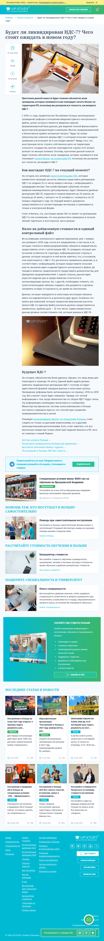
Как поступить (28, 870)
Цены (8, 850)
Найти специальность (49, 607)
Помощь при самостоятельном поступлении (65, 520)
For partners (90, 867)
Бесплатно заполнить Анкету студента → (44, 447)
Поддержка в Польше (49, 842)
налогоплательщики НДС (64, 176)
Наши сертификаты (48, 860)
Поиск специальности (52, 588)
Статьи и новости (25, 17)
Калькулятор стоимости (53, 554)
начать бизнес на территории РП (53, 158)
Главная (9, 17)
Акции (8, 838)
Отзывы (25, 859)
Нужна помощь (46, 536)
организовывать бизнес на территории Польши (59, 419)
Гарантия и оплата (47, 871)
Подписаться (83, 464)
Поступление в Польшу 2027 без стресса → (45, 450)
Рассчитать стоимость (49, 570)
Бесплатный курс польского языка (29, 889)
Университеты (12, 842)
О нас (24, 881)
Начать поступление (78, 10)
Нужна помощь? (88, 860)
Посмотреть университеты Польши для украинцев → (51, 443)
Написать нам (89, 874)
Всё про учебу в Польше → (36, 440)
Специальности (12, 846)
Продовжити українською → (52, 2)
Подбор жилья (29, 910)
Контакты (9, 854)
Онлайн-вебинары (48, 838)
